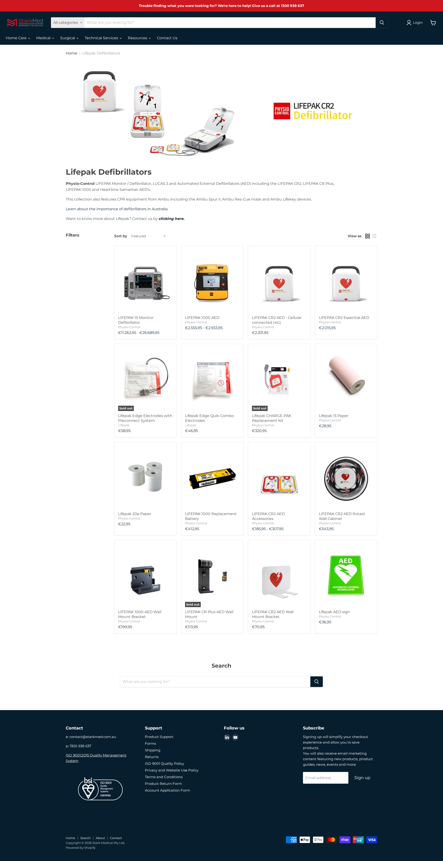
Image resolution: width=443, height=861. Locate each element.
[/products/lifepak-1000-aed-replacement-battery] (212, 477)
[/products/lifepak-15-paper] (346, 379)
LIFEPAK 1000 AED (202, 317)
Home (71, 53)
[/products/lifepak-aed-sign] (346, 575)
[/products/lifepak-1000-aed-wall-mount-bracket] (145, 575)
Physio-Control (129, 327)
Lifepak (123, 425)
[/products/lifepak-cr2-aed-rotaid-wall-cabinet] (346, 477)
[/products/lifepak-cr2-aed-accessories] (279, 477)
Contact (116, 838)
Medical (43, 38)
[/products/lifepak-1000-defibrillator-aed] (212, 281)
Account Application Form (167, 790)
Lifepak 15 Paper (333, 416)
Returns (152, 757)
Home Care (16, 38)
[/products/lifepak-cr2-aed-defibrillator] (279, 281)
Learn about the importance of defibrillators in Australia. (117, 209)
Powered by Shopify (81, 847)
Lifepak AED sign (334, 612)
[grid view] (367, 236)
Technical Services (102, 38)
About (100, 838)
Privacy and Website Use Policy (171, 770)
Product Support (159, 737)
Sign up (362, 777)
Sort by (120, 236)
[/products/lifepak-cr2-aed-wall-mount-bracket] (279, 575)
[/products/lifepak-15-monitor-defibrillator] (145, 281)
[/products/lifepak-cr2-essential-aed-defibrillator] (346, 281)
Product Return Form (163, 783)
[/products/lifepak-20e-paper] (145, 477)
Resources (138, 38)
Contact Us (167, 38)
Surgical (68, 38)
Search (85, 838)
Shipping (152, 750)
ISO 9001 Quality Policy (164, 763)
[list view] (374, 236)
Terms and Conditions (164, 777)
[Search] (382, 22)
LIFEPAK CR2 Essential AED (344, 317)
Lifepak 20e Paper (134, 514)
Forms (150, 743)
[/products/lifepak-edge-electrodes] (212, 379)
